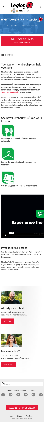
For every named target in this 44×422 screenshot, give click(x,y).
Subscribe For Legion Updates (22, 408)
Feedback (29, 416)
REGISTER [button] (7, 321)
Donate (31, 390)
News (9, 390)
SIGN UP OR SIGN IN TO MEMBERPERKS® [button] (22, 41)
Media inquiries (20, 390)
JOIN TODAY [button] (8, 364)
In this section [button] (7, 55)
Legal (11, 416)
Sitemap (19, 416)
